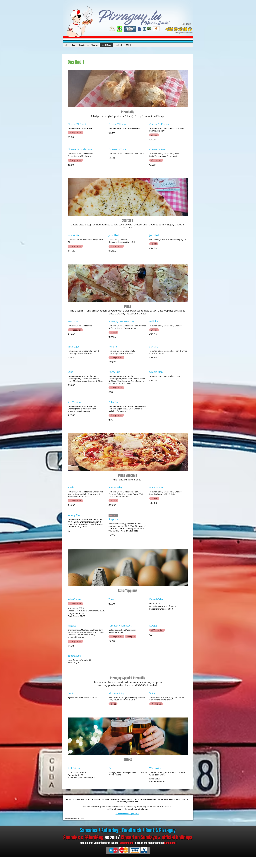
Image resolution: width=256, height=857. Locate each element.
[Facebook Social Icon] (139, 29)
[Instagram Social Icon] (144, 29)
